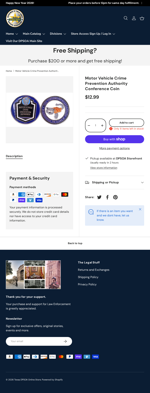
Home (9, 71)
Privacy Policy (87, 284)
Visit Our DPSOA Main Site (24, 41)
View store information (103, 167)
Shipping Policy (88, 277)
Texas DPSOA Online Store (27, 379)
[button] (142, 18)
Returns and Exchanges (93, 270)
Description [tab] (14, 156)
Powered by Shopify (52, 379)
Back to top (75, 243)
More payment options (114, 148)
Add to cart (126, 122)
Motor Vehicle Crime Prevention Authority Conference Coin (37, 71)
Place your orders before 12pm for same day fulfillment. (103, 3)
